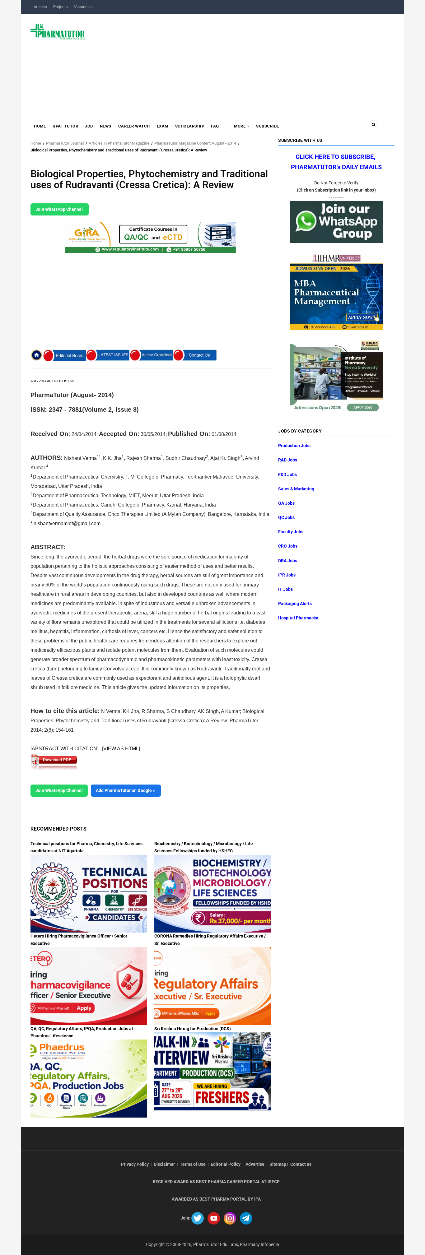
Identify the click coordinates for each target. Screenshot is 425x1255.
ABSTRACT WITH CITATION (64, 748)
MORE (240, 126)
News (105, 126)
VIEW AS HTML (121, 748)
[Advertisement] (243, 63)
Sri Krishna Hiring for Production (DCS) (192, 1028)
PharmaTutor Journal (65, 143)
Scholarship (189, 126)
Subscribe (267, 126)
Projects (60, 6)
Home (40, 126)
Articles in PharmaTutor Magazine (119, 143)
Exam (162, 126)
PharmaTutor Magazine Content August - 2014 (195, 143)
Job (89, 126)
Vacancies (83, 6)
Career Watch (134, 126)
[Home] (57, 31)
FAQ (215, 126)
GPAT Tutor (65, 126)
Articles (40, 6)
